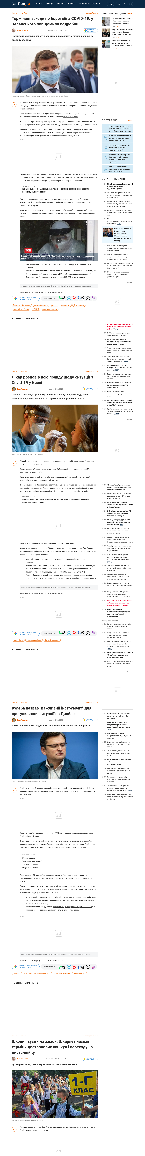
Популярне (84, 4)
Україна (118, 26)
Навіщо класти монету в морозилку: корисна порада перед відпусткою (119, 169)
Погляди (49, 4)
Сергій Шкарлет (48, 1127)
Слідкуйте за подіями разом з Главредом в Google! (27, 298)
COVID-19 (35, 309)
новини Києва (18, 640)
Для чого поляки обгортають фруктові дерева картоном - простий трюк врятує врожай (120, 128)
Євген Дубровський (52, 640)
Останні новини (113, 179)
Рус (110, 4)
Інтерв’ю (72, 4)
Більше (129, 13)
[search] (131, 4)
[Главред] (24, 4)
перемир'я (17, 973)
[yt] (74, 298)
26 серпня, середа (110, 621)
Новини (38, 4)
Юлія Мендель (79, 305)
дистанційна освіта (41, 305)
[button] (14, 4)
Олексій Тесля (22, 30)
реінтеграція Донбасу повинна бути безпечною (72, 907)
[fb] (78, 298)
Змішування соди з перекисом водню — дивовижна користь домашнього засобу (120, 138)
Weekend (96, 4)
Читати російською (90, 13)
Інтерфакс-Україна (70, 117)
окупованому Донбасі (79, 788)
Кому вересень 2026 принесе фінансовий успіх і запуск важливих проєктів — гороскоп (119, 158)
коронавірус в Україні (21, 309)
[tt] (83, 298)
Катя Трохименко (23, 389)
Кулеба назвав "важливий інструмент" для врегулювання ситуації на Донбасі (32, 861)
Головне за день (114, 13)
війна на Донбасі (43, 973)
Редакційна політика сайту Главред (48, 292)
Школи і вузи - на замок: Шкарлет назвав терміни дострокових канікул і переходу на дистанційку (55, 189)
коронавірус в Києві (34, 640)
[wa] (60, 298)
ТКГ (53, 973)
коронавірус (65, 305)
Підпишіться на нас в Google (91, 30)
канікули (54, 305)
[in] (93, 298)
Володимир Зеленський (21, 305)
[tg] (69, 298)
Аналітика (61, 4)
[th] (64, 298)
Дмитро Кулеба (64, 973)
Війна (117, 37)
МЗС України (28, 973)
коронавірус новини (49, 309)
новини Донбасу (79, 973)
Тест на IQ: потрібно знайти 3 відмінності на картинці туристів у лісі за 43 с (119, 147)
